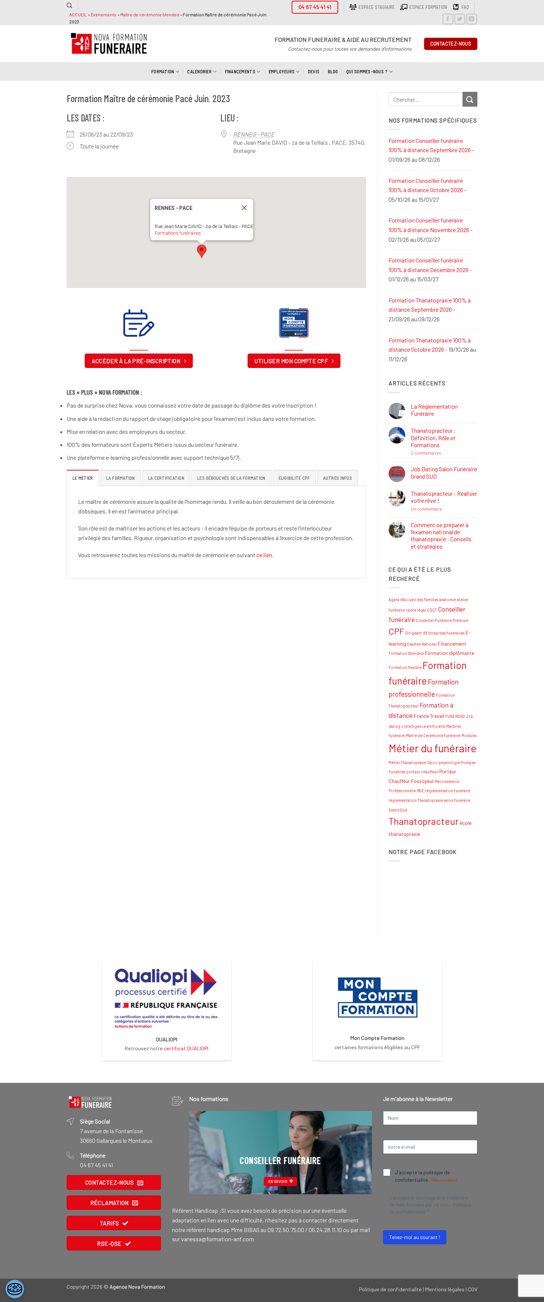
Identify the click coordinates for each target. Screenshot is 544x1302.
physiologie (449, 762)
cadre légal (416, 610)
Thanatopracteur (424, 821)
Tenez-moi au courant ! (414, 1237)
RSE (420, 790)
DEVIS (313, 71)
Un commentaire (442, 508)
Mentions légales (444, 1289)
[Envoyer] (470, 99)
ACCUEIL (78, 14)
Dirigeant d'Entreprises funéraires (434, 632)
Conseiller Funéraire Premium (442, 620)
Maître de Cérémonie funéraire (433, 735)
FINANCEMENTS (240, 71)
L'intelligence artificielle (423, 726)
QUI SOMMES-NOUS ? (366, 71)
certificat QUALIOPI (186, 1048)
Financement (452, 643)
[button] (201, 251)
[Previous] (202, 1152)
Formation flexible (405, 667)
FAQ (465, 7)
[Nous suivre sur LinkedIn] (471, 19)
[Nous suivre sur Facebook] (448, 19)
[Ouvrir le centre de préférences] (15, 1289)
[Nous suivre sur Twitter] (459, 19)
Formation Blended (406, 653)
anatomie (447, 599)
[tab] (83, 477)
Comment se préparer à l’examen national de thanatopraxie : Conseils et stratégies (441, 535)
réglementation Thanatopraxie (416, 800)
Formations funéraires (178, 233)
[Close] (244, 208)
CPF (396, 631)
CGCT (432, 610)
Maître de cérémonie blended (149, 14)
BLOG (333, 71)
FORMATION (162, 71)
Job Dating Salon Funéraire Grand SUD (444, 472)
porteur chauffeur (422, 771)
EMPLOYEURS (282, 71)
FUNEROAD (455, 716)
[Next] (359, 1152)
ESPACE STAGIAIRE (377, 7)
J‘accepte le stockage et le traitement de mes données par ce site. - (430, 1204)
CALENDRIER (199, 71)
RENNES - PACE (254, 134)
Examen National (422, 644)
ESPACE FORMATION (428, 7)
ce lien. (264, 554)
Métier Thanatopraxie (407, 762)
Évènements (104, 14)
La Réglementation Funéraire (434, 410)
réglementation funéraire (447, 790)
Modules (469, 735)
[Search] (69, 5)
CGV (472, 1289)
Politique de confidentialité (390, 1289)
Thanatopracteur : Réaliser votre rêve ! (444, 497)
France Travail (429, 716)
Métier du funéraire (433, 748)
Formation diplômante (449, 653)
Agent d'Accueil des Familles (413, 599)
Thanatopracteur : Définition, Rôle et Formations (433, 437)
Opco (432, 762)
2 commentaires (442, 453)
